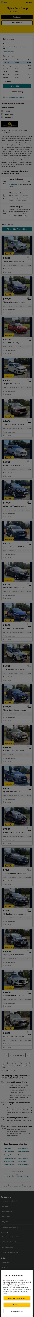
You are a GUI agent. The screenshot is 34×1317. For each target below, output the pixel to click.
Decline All (16, 1305)
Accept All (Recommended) (17, 1298)
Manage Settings (17, 1311)
